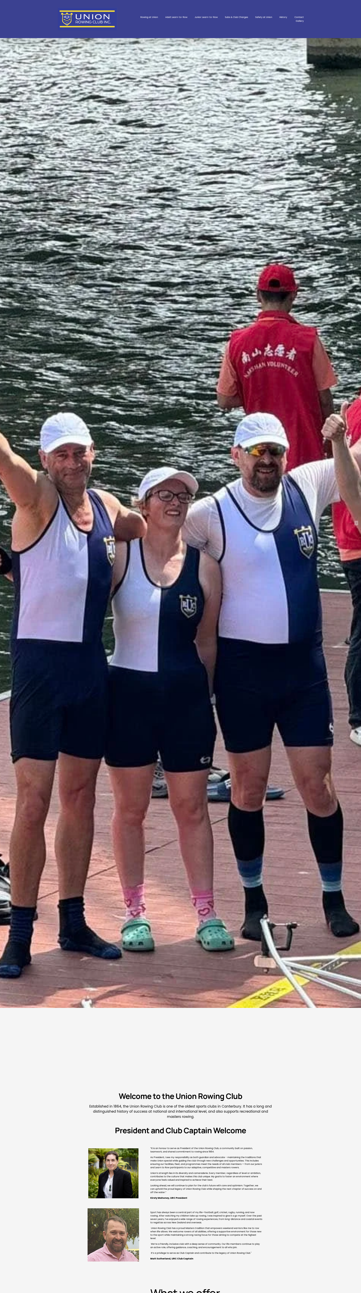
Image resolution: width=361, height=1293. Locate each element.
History (283, 17)
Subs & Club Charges (236, 17)
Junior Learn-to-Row (206, 17)
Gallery (300, 21)
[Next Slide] (356, 523)
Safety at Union (263, 17)
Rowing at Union (149, 17)
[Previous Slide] (5, 523)
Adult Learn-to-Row (176, 17)
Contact (299, 17)
